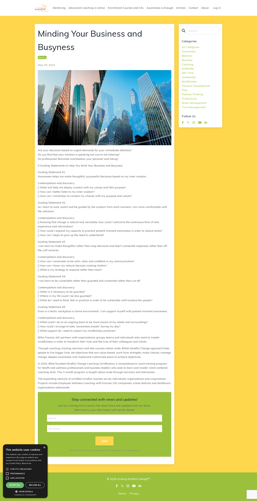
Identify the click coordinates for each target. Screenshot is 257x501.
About (205, 8)
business (42, 57)
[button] (25, 491)
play (184, 90)
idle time (188, 73)
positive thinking (192, 94)
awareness (189, 51)
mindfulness (189, 81)
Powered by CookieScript (25, 495)
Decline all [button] (35, 485)
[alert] (25, 471)
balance (187, 55)
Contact (193, 8)
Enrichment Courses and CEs (126, 8)
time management (194, 107)
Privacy (134, 493)
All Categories (190, 47)
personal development (196, 85)
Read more (26, 463)
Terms (122, 493)
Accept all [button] (15, 485)
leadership (189, 77)
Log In (217, 8)
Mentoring (59, 8)
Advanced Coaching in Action (86, 8)
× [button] (44, 447)
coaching (187, 64)
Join (104, 441)
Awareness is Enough (159, 8)
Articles (181, 8)
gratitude (188, 68)
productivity (189, 98)
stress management (194, 103)
